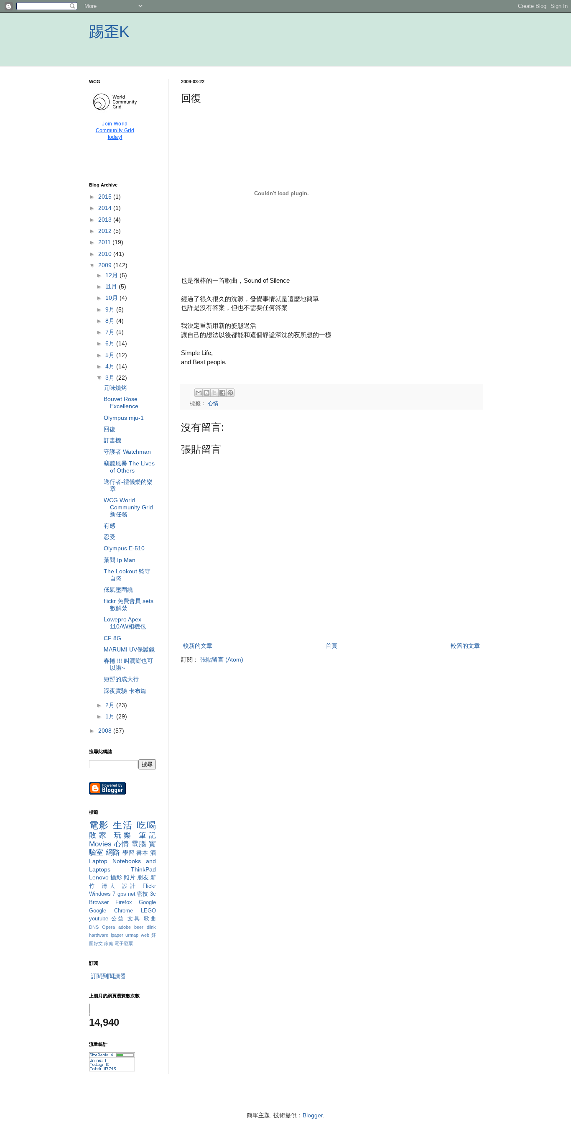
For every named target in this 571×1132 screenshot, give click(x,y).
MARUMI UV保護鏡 (129, 649)
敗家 (99, 835)
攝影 (116, 877)
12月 (112, 275)
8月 (110, 320)
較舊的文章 (465, 645)
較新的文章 (197, 645)
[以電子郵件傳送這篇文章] (198, 392)
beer (138, 927)
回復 (109, 429)
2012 (105, 230)
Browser (99, 902)
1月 (110, 716)
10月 (112, 297)
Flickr (149, 886)
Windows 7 (102, 894)
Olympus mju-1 (124, 417)
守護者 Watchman (127, 451)
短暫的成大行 (121, 679)
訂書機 (112, 440)
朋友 (143, 877)
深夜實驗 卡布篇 (125, 690)
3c (153, 894)
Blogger (313, 1115)
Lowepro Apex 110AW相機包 (125, 623)
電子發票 (124, 943)
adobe (124, 927)
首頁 (331, 645)
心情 (213, 403)
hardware (98, 935)
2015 (105, 196)
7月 (110, 332)
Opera (108, 927)
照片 (129, 877)
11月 (112, 286)
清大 (110, 886)
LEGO (148, 911)
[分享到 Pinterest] (230, 392)
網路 (113, 852)
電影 (99, 825)
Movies (100, 844)
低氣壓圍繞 (118, 589)
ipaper (117, 935)
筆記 (147, 835)
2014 (105, 207)
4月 (110, 366)
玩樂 (124, 835)
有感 (109, 525)
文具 (134, 919)
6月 (110, 343)
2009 (105, 265)
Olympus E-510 (124, 548)
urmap (131, 935)
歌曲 (150, 919)
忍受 (109, 537)
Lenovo (99, 877)
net (131, 894)
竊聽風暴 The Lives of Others (129, 467)
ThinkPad (143, 869)
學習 (128, 852)
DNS (94, 927)
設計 (130, 886)
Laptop (98, 861)
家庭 (108, 943)
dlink (151, 927)
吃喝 (146, 825)
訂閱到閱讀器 (108, 976)
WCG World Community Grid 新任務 (128, 507)
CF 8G (112, 638)
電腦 (138, 844)
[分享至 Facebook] (222, 392)
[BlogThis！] (206, 392)
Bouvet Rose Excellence (121, 402)
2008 (105, 730)
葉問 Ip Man (119, 560)
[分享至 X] (214, 392)
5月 (110, 355)
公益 (118, 919)
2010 (105, 253)
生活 (123, 825)
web (145, 935)
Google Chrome (111, 911)
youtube (98, 919)
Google (147, 902)
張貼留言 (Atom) (221, 659)
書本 (142, 852)
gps (121, 894)
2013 (105, 219)
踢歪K (109, 31)
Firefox (123, 902)
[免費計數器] (112, 1069)
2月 (110, 705)
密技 (142, 894)
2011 (105, 242)
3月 (110, 377)
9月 (110, 309)
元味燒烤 (115, 387)
